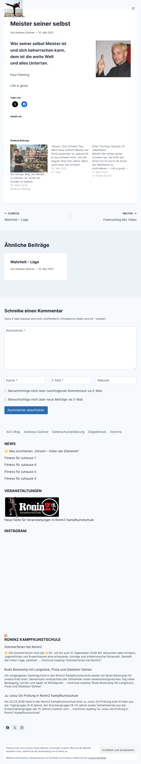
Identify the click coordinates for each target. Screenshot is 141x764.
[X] (15, 727)
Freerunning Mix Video (120, 217)
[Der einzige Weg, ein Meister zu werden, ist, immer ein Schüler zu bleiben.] (29, 158)
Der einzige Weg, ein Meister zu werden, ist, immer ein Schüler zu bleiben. (27, 178)
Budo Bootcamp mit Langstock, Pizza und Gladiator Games (48, 669)
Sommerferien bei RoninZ (23, 647)
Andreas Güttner (25, 32)
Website (103, 380)
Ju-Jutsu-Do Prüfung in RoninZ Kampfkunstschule (41, 695)
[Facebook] (7, 727)
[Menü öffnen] (133, 8)
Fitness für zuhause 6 (20, 465)
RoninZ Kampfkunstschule (32, 639)
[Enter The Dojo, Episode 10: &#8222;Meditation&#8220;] (112, 161)
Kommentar (16, 330)
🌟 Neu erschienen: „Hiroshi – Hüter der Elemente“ (41, 451)
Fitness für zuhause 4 (20, 478)
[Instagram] (22, 727)
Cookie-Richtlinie (97, 757)
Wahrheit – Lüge (16, 217)
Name (11, 380)
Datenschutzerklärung (68, 432)
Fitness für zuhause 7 (20, 458)
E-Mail (58, 380)
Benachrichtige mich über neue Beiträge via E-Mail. (46, 399)
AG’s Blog (13, 432)
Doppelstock (97, 432)
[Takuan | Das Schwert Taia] (71, 159)
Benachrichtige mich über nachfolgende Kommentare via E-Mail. (55, 391)
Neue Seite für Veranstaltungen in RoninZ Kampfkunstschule (49, 520)
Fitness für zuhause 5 (20, 472)
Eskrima (116, 432)
